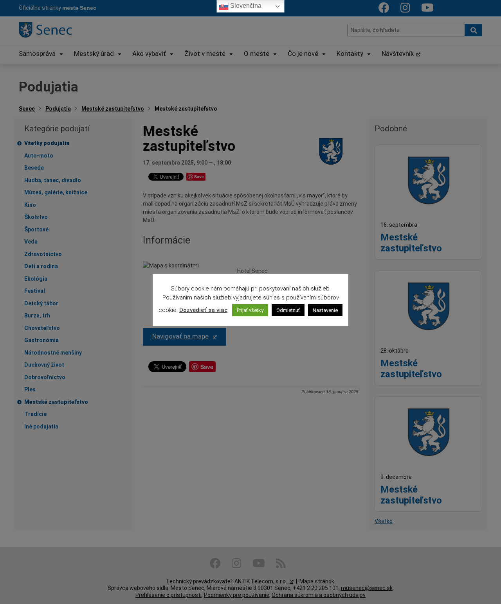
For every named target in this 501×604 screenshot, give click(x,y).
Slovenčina (245, 5)
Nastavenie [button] (325, 310)
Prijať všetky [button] (250, 310)
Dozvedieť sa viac (203, 310)
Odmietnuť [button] (288, 310)
